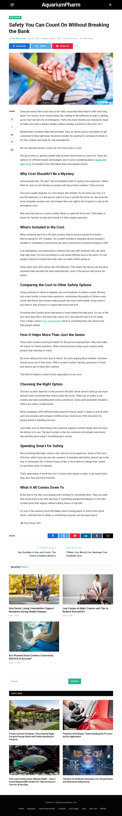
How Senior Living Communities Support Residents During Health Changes (31, 610)
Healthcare (15, 17)
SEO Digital (74, 809)
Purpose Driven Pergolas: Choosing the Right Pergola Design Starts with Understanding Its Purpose (31, 737)
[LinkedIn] (12, 134)
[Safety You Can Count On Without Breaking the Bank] (61, 79)
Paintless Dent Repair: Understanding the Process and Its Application (87, 735)
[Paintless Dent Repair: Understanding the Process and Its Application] (88, 715)
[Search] (110, 4)
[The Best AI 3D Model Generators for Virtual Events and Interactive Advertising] (88, 760)
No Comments (72, 38)
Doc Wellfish (18, 38)
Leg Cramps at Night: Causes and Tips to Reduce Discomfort (85, 610)
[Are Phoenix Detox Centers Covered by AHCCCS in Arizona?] (34, 637)
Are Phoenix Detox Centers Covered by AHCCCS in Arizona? (31, 657)
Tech (84, 809)
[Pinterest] (12, 142)
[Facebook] (12, 119)
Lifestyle (62, 809)
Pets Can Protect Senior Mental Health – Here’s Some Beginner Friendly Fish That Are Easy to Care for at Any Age (32, 782)
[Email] (12, 150)
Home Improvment (47, 809)
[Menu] (12, 4)
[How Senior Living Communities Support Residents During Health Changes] (34, 589)
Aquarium (31, 809)
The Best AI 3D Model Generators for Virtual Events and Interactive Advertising (88, 780)
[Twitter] (12, 127)
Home (21, 809)
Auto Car (93, 809)
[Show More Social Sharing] (77, 46)
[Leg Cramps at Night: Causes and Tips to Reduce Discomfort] (88, 589)
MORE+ (103, 809)
